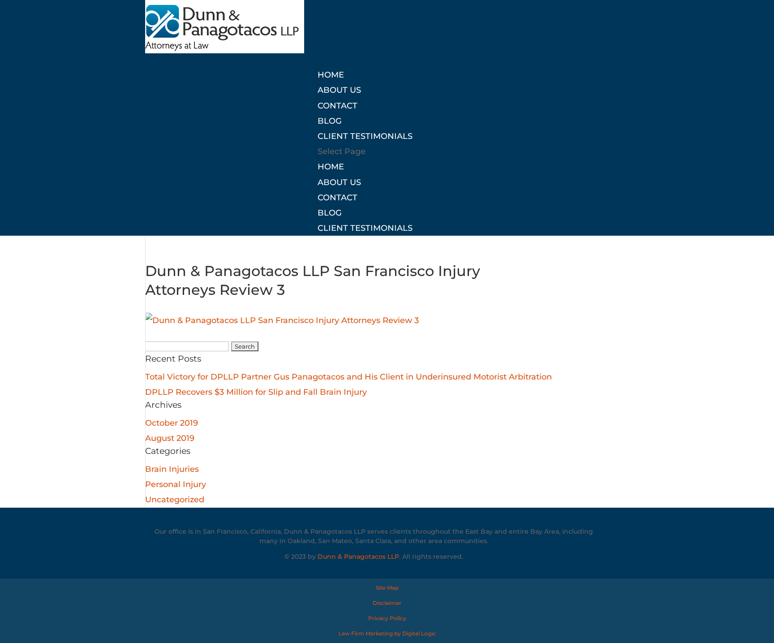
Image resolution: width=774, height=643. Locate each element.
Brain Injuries (172, 469)
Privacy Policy (387, 618)
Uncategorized (174, 500)
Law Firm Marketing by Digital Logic (387, 633)
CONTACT (337, 106)
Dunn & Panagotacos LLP (358, 556)
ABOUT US (339, 90)
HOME (331, 75)
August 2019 (169, 438)
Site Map (387, 587)
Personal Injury (175, 484)
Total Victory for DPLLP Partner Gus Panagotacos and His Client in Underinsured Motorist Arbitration (348, 377)
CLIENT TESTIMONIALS (365, 136)
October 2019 (171, 423)
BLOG (330, 121)
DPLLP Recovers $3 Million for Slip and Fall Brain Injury (256, 392)
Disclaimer (387, 603)
